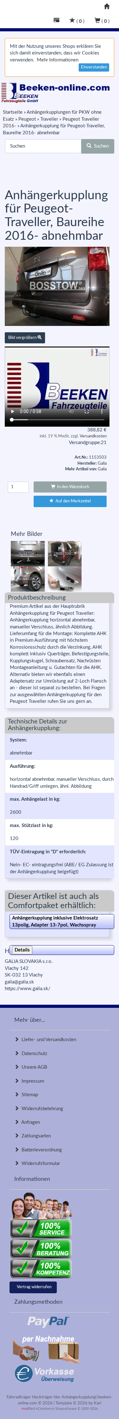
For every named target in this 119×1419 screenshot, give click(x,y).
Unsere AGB (33, 1067)
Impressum (31, 1081)
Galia (102, 469)
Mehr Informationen (57, 60)
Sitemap (28, 1094)
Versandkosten (93, 436)
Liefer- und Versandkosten (47, 1039)
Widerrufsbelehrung (41, 1108)
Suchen (100, 146)
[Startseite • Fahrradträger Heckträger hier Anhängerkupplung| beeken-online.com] (57, 91)
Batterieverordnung (40, 1150)
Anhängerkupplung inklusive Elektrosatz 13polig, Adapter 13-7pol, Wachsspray (55, 921)
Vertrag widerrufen (34, 1287)
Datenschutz (33, 1053)
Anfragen (29, 1122)
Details (22, 950)
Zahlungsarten (35, 1136)
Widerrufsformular (39, 1163)
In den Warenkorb (72, 487)
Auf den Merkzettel (72, 501)
